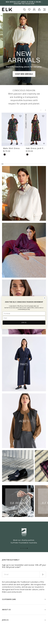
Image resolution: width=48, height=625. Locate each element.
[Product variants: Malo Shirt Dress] (21, 143)
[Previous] (41, 110)
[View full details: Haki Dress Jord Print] (35, 129)
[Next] (45, 110)
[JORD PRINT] (5, 154)
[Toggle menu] (44, 9)
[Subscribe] (43, 574)
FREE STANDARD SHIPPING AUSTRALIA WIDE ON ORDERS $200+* (24, 3)
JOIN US (24, 322)
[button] (21, 115)
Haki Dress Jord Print (35, 148)
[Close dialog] (44, 298)
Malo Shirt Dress (11, 148)
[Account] (34, 9)
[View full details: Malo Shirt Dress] (13, 129)
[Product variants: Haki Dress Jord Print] (43, 143)
